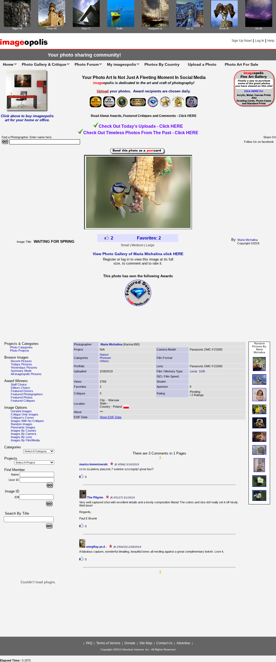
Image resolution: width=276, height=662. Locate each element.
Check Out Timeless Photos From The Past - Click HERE (140, 132)
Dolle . (120, 28)
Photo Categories (21, 347)
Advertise (183, 643)
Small (125, 245)
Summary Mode (21, 370)
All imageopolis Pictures (26, 374)
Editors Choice (20, 387)
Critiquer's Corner (22, 417)
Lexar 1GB (197, 371)
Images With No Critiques (27, 420)
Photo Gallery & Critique (44, 64)
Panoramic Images (23, 427)
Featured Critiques (23, 400)
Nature (104, 354)
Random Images (21, 424)
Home (8, 64)
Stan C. (86, 28)
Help (270, 41)
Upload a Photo (202, 64)
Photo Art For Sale (241, 64)
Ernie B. (224, 28)
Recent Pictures (21, 361)
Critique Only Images (24, 414)
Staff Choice (19, 384)
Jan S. (190, 28)
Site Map (145, 643)
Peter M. (52, 28)
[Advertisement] (138, 326)
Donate (130, 643)
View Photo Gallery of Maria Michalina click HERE (138, 254)
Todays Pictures (21, 364)
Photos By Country (162, 64)
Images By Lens (21, 437)
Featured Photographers (27, 394)
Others (104, 361)
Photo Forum (87, 64)
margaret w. (155, 28)
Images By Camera (23, 433)
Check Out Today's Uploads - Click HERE (141, 126)
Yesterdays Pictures (24, 367)
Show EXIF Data (110, 417)
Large (150, 245)
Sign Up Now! (242, 41)
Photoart (105, 357)
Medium (137, 245)
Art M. (259, 28)
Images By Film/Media (25, 440)
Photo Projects (19, 350)
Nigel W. (17, 28)
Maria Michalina (247, 239)
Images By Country (23, 430)
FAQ (89, 643)
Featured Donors (22, 391)
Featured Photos (22, 397)
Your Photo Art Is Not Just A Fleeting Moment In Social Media (144, 77)
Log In (259, 41)
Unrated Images (21, 411)
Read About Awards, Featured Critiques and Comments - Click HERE (143, 116)
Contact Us (164, 643)
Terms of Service (108, 643)
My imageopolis (121, 64)
